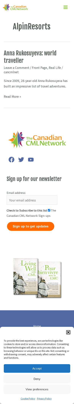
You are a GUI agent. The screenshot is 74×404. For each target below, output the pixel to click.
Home (37, 326)
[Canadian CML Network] (15, 7)
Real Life (55, 67)
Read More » (12, 96)
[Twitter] (21, 159)
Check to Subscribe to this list (27, 210)
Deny (37, 378)
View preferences (37, 389)
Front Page (39, 67)
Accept (37, 368)
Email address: (16, 193)
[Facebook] (11, 159)
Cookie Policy (28, 398)
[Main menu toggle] (65, 7)
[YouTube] (31, 159)
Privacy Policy (44, 398)
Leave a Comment (16, 67)
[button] (68, 332)
